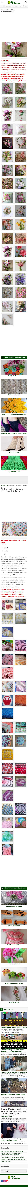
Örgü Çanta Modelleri (14, 376)
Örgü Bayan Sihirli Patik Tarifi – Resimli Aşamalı (14, 433)
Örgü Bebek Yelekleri (14, 471)
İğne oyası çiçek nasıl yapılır (14, 906)
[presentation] (1, 6)
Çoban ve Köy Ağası (6, 1116)
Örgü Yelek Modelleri (14, 395)
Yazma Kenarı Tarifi (14, 1002)
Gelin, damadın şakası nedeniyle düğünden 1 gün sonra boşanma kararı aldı (13, 1139)
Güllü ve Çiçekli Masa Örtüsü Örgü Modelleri (14, 414)
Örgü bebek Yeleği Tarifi (14, 945)
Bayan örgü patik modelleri (14, 925)
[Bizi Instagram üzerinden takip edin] (4, 1181)
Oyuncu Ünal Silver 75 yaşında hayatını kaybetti (14, 1072)
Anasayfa (3, 9)
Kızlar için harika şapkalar (14, 964)
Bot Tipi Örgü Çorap (14, 452)
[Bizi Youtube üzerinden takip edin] (7, 1181)
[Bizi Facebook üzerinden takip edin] (2, 1181)
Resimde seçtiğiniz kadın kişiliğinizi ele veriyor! (14, 1027)
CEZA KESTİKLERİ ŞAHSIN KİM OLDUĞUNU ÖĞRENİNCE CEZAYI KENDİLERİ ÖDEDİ (12, 1050)
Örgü (7, 9)
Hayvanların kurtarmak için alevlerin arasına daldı (13, 1095)
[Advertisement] (14, 28)
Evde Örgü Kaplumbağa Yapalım (14, 983)
